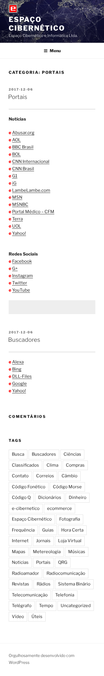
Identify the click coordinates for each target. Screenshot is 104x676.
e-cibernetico (26, 508)
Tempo (46, 605)
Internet (20, 540)
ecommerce (59, 508)
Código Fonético (28, 486)
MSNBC (20, 204)
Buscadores (24, 339)
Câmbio (69, 475)
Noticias (20, 562)
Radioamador (25, 573)
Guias (48, 530)
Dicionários (49, 497)
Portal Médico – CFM (33, 211)
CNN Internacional (30, 161)
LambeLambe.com (31, 190)
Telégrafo (21, 605)
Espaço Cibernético (37, 23)
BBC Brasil (23, 147)
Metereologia (47, 551)
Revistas (20, 584)
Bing (16, 369)
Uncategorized (76, 605)
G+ (15, 268)
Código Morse (67, 486)
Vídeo (18, 616)
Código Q (21, 497)
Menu (55, 50)
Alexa (18, 362)
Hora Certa (72, 530)
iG (14, 183)
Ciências (72, 454)
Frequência (23, 530)
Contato (20, 475)
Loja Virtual (69, 540)
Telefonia (64, 595)
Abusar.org (23, 132)
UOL (16, 226)
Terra (17, 218)
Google (19, 383)
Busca (18, 454)
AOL (16, 139)
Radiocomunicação (66, 573)
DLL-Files (22, 376)
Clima (52, 465)
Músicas (76, 551)
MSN (17, 197)
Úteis (36, 616)
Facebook (22, 261)
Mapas (18, 551)
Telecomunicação (30, 595)
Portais (17, 96)
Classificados (25, 465)
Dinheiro (77, 497)
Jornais (43, 540)
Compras (75, 465)
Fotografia (69, 519)
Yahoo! (19, 233)
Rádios (44, 584)
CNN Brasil (23, 168)
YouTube (21, 290)
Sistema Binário (74, 584)
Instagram (22, 275)
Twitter (19, 283)
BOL (16, 154)
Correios (45, 475)
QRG (62, 562)
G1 (14, 176)
